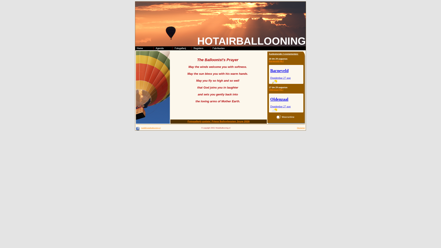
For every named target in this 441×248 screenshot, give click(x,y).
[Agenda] (163, 49)
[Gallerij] (182, 49)
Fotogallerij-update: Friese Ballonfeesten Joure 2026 (219, 121)
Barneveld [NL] (276, 61)
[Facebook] (137, 130)
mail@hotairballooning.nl (151, 128)
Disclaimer (301, 128)
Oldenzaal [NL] (276, 90)
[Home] (144, 49)
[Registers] (201, 49)
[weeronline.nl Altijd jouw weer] (285, 117)
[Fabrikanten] (220, 49)
